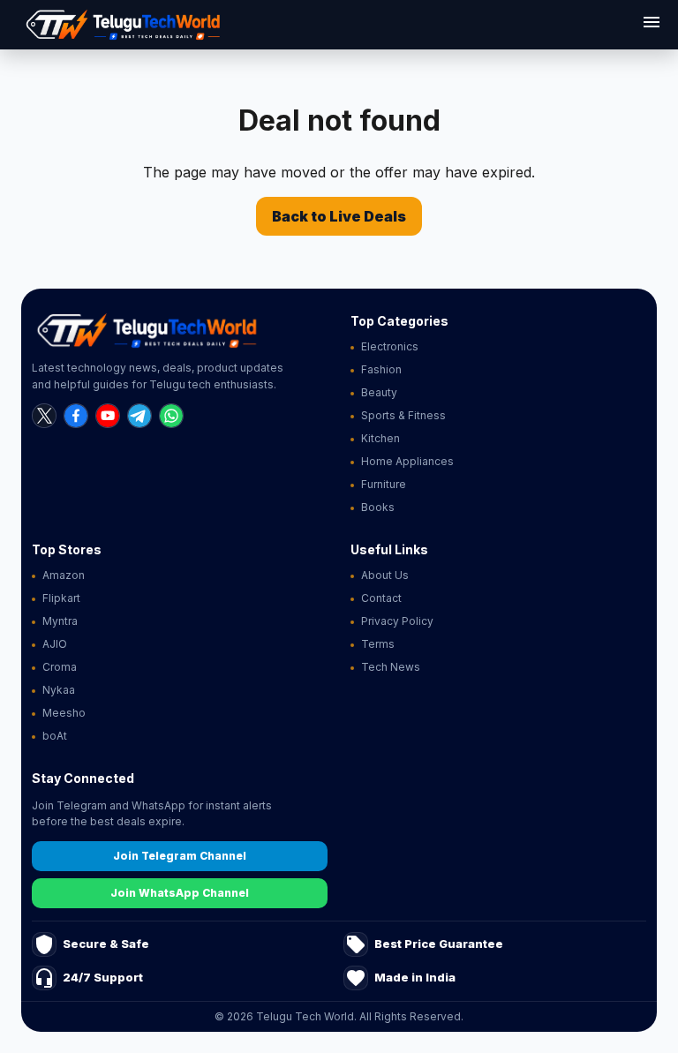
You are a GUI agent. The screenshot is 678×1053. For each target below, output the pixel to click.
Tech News (390, 666)
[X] (44, 415)
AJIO (54, 644)
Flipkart (61, 598)
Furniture (383, 484)
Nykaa (58, 689)
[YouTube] (107, 415)
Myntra (60, 621)
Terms (378, 644)
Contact (381, 598)
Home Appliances (407, 461)
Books (378, 507)
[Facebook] (76, 415)
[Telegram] (139, 415)
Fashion (381, 369)
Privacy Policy (397, 621)
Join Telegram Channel (179, 855)
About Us (385, 575)
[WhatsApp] (171, 415)
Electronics (389, 346)
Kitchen (380, 438)
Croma (59, 666)
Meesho (64, 712)
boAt (54, 735)
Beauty (379, 392)
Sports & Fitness (403, 415)
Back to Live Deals (339, 216)
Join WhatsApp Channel (179, 892)
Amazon (63, 575)
